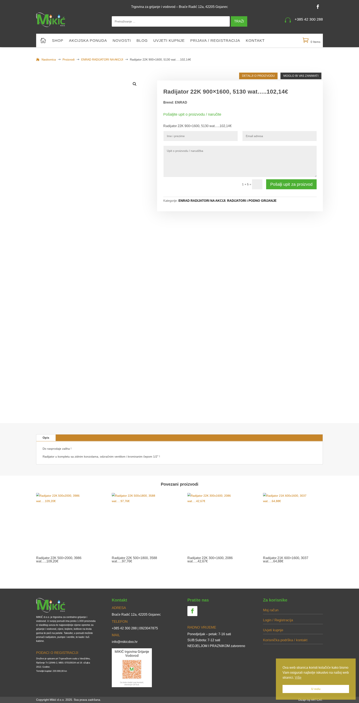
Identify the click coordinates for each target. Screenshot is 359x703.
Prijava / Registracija (215, 41)
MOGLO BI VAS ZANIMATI (300, 75)
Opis (46, 437)
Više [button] (298, 677)
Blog (142, 41)
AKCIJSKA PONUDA (88, 41)
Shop (57, 41)
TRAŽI (239, 21)
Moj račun (270, 610)
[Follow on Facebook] (318, 7)
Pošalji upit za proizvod (291, 184)
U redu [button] (316, 689)
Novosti (122, 41)
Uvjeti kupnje (169, 41)
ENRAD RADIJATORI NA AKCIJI (201, 200)
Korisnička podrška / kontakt (285, 640)
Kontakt (255, 41)
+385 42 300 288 (309, 19)
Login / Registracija (278, 620)
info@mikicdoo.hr (125, 642)
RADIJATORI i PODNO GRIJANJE (252, 200)
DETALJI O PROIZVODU (258, 75)
